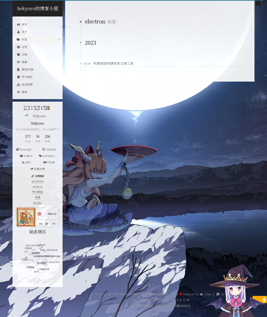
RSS (28, 162)
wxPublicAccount (51, 156)
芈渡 (37, 197)
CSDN (51, 162)
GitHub (51, 149)
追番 (24, 62)
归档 (24, 54)
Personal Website (28, 149)
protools (37, 181)
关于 (24, 32)
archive (38, 186)
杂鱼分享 (39, 169)
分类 (24, 47)
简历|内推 (28, 69)
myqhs (37, 203)
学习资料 (27, 77)
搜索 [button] (24, 92)
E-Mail (28, 156)
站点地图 (27, 84)
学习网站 (37, 192)
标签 (24, 39)
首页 (24, 24)
